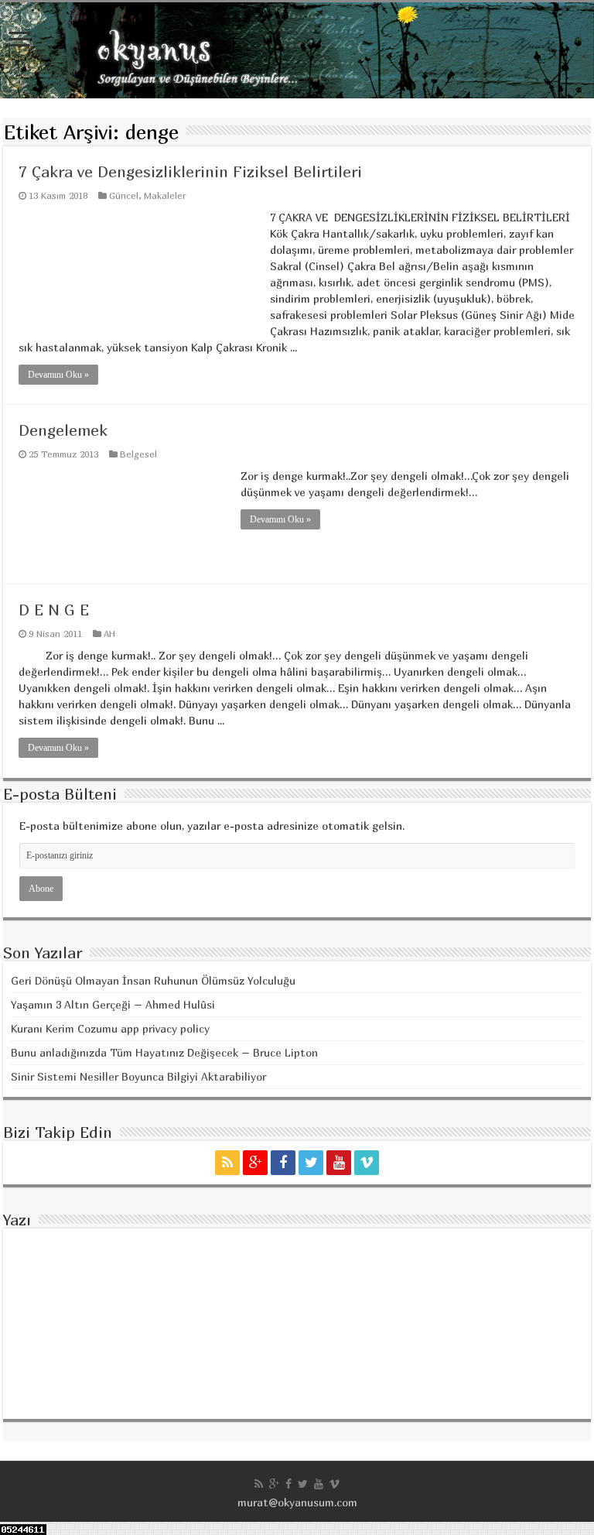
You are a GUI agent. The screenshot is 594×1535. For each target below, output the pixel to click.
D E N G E (54, 609)
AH (109, 633)
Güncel (123, 195)
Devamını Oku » (58, 374)
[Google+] (255, 1162)
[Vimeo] (366, 1162)
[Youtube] (338, 1162)
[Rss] (227, 1162)
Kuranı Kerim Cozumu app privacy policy (110, 1028)
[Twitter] (311, 1162)
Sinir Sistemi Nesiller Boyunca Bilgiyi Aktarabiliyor (138, 1076)
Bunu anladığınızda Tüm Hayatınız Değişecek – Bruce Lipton (164, 1052)
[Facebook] (283, 1162)
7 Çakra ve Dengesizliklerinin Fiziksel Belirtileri (190, 171)
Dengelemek (63, 430)
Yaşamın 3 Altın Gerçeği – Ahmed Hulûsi (113, 1004)
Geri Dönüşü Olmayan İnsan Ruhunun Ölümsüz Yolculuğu (153, 980)
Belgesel (138, 454)
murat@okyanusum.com (297, 1502)
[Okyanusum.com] (297, 50)
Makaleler (165, 195)
